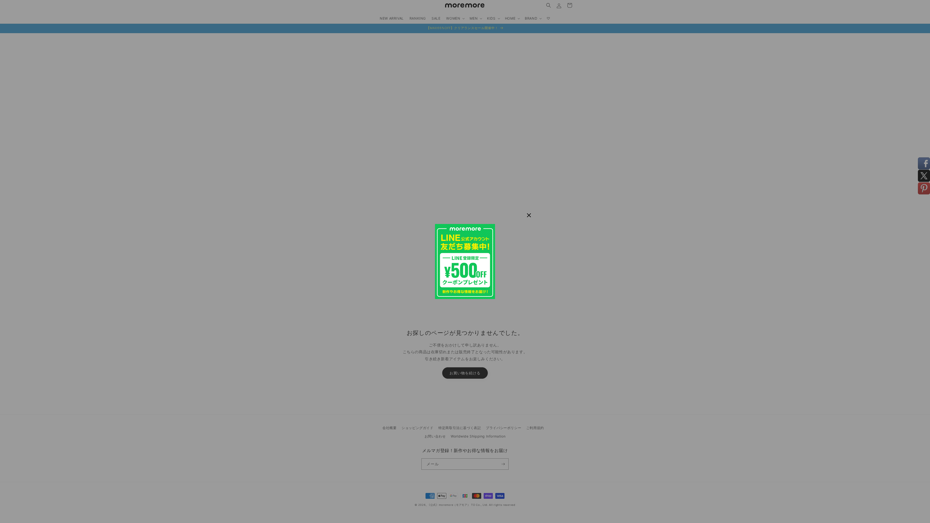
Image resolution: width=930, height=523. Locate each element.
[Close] (529, 215)
